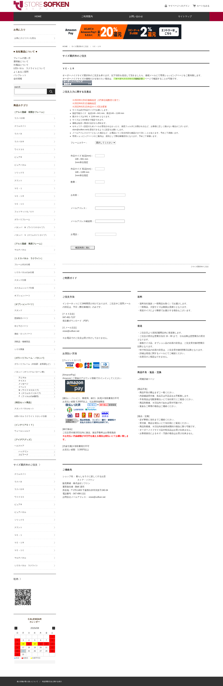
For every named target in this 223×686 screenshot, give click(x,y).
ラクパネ (18, 134)
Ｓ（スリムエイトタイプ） (30, 393)
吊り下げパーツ (21, 326)
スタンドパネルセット (24, 408)
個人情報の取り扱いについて (27, 681)
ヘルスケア (19, 446)
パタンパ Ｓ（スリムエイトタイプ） (31, 235)
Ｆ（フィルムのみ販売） (29, 396)
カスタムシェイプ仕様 (24, 288)
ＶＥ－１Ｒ (68, 68)
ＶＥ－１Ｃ (19, 204)
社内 (16, 579)
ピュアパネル (20, 165)
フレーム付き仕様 (22, 264)
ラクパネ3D (19, 118)
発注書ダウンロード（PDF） (76, 321)
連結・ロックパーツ (23, 334)
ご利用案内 (87, 16)
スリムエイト (20, 126)
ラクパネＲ (19, 141)
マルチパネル (20, 250)
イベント (22, 387)
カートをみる (203, 6)
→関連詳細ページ (145, 379)
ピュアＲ (18, 157)
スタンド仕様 (20, 280)
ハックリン (23, 451)
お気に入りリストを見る (25, 38)
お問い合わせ (136, 16)
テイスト (22, 381)
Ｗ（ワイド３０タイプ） (29, 390)
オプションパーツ (22, 295)
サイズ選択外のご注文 (80, 46)
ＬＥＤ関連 (19, 349)
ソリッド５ (19, 173)
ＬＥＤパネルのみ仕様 (24, 272)
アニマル (22, 377)
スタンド (18, 310)
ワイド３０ (19, 149)
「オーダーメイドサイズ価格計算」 (129, 79)
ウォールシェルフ (22, 431)
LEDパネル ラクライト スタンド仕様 (30, 416)
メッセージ (23, 384)
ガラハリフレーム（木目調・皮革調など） (33, 364)
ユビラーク (23, 454)
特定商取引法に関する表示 (52, 681)
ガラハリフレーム (22, 219)
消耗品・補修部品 (22, 341)
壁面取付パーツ (21, 318)
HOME (38, 16)
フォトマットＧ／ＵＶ (24, 211)
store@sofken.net (71, 331)
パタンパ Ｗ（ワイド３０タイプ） (30, 227)
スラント (18, 180)
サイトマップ (185, 16)
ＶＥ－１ (18, 188)
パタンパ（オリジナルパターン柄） (30, 372)
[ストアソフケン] (41, 9)
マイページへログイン (179, 6)
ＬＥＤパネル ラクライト (26, 565)
